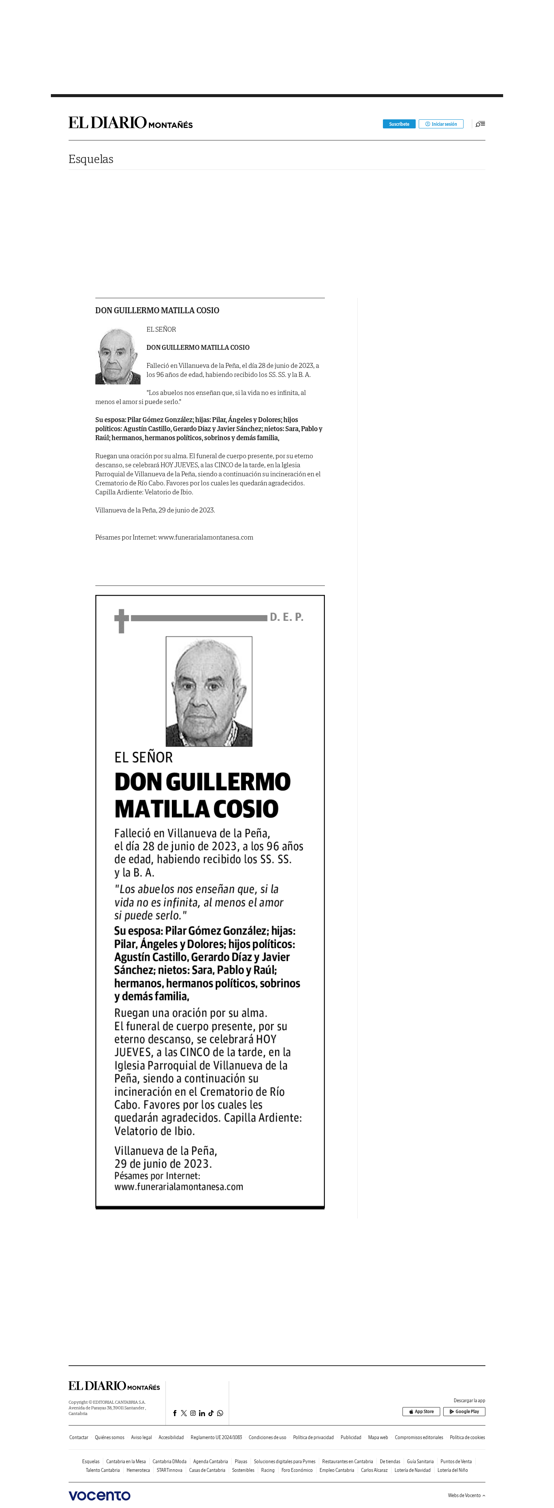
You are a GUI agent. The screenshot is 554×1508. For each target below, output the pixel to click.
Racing (268, 1470)
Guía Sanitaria (420, 1461)
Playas (241, 1461)
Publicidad (351, 1437)
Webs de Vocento (464, 1495)
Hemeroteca (138, 1470)
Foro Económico (297, 1470)
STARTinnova (169, 1470)
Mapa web (378, 1437)
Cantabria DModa (170, 1461)
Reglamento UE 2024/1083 (216, 1437)
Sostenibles (243, 1470)
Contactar (78, 1437)
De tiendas (390, 1461)
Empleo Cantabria (337, 1470)
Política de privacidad (313, 1437)
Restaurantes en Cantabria (347, 1461)
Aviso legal (141, 1437)
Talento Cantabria (103, 1470)
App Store (424, 1411)
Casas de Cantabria (207, 1470)
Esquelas (91, 158)
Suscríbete (399, 124)
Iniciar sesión (444, 124)
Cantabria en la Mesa (126, 1461)
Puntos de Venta (456, 1461)
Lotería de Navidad (413, 1470)
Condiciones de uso (267, 1437)
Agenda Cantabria (210, 1461)
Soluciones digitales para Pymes (284, 1461)
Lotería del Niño (453, 1470)
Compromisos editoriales (419, 1437)
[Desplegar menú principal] (480, 123)
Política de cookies (467, 1437)
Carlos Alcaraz (374, 1470)
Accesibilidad (171, 1437)
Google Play (467, 1411)
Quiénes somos (109, 1437)
